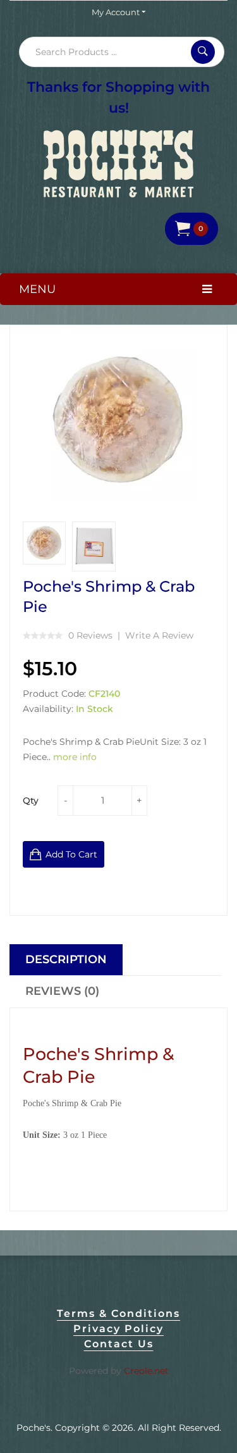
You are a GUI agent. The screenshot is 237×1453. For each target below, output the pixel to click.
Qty (31, 800)
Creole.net (146, 1370)
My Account (117, 12)
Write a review (159, 635)
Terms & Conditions (118, 1313)
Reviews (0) (62, 991)
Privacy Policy (118, 1329)
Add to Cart (71, 854)
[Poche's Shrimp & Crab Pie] (44, 542)
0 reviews (90, 635)
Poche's (33, 1427)
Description (66, 959)
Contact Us (119, 1344)
